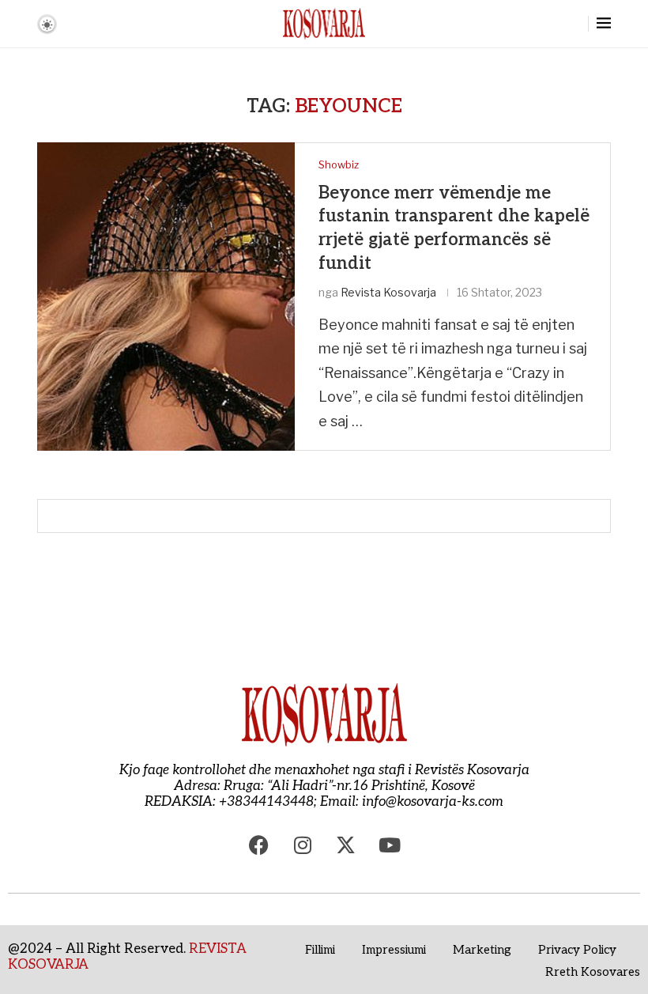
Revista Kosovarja (388, 292)
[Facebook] (259, 845)
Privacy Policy (577, 950)
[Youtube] (389, 845)
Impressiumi (394, 950)
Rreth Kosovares (592, 972)
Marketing (482, 950)
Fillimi (320, 950)
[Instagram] (302, 845)
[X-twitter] (346, 845)
